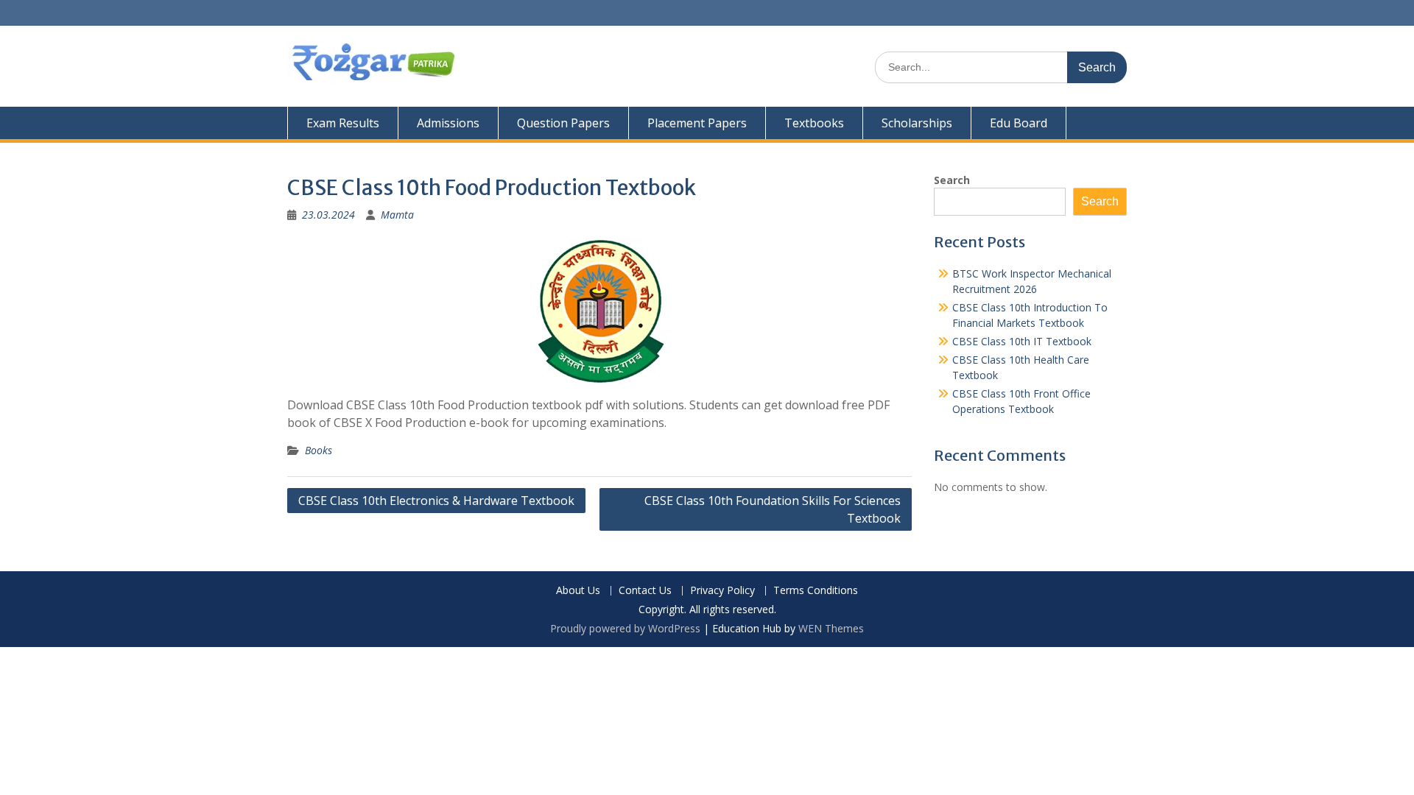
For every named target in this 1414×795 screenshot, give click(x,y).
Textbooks (814, 123)
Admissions (448, 123)
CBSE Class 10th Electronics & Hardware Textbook (436, 500)
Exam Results (342, 123)
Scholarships (917, 123)
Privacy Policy (722, 591)
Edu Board (1018, 123)
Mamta (397, 215)
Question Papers (563, 123)
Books (318, 450)
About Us (578, 591)
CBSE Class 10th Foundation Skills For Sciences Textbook (772, 509)
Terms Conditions (815, 591)
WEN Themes (831, 628)
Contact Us (645, 591)
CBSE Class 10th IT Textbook (1021, 341)
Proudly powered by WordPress (625, 628)
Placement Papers (697, 123)
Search (952, 180)
